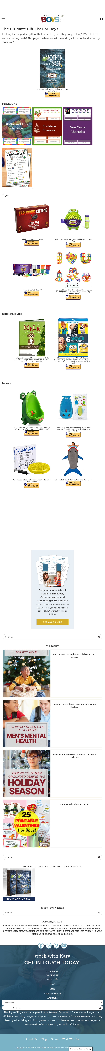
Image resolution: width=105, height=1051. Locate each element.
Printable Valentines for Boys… (74, 804)
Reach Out (52, 971)
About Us (52, 979)
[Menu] (3, 19)
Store (53, 989)
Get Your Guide (52, 622)
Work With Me (52, 993)
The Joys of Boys (52, 18)
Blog (52, 984)
